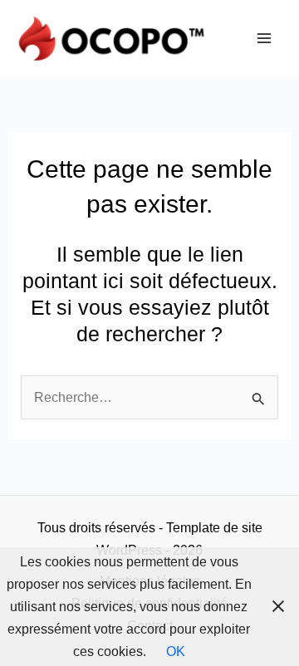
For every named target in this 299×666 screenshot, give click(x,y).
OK (175, 651)
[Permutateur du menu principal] (263, 38)
